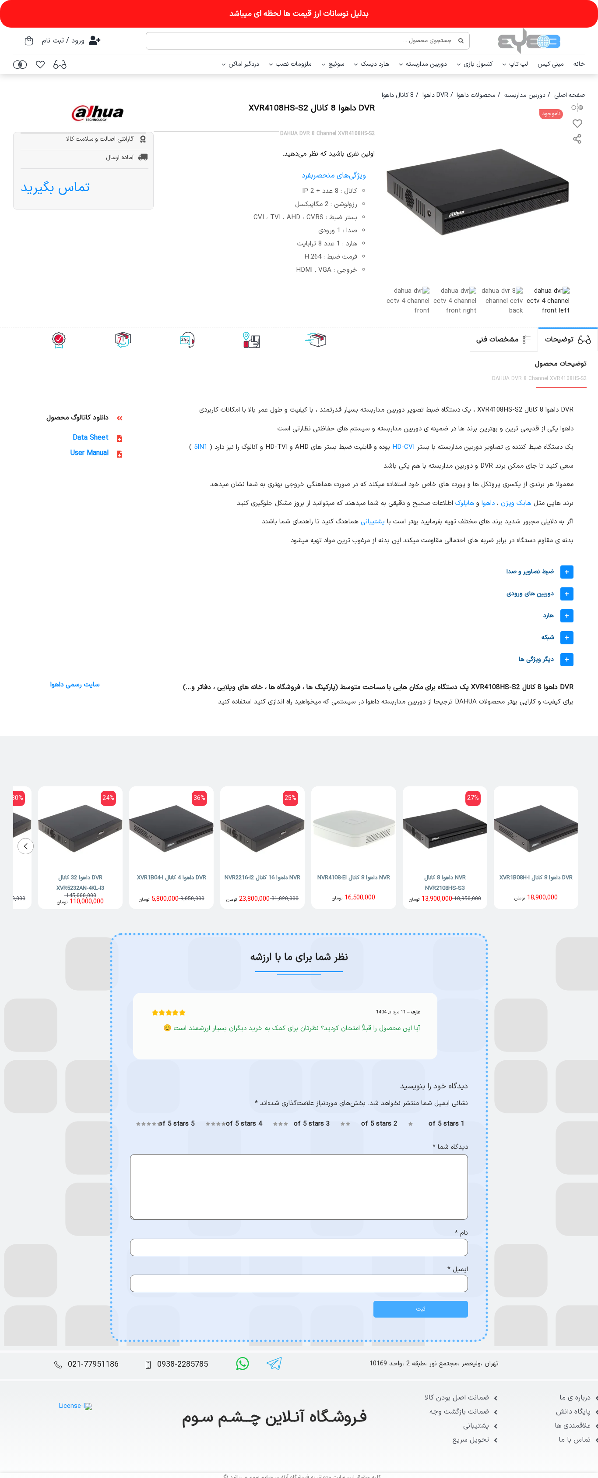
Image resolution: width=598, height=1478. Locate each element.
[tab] (568, 339)
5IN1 (201, 447)
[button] (355, 572)
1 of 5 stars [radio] (446, 1124)
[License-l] (75, 1406)
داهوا (488, 503)
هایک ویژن (516, 503)
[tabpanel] (299, 542)
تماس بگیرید (55, 188)
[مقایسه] (20, 64)
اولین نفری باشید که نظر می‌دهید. (328, 154)
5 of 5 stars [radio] (176, 1124)
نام (461, 1233)
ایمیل (457, 1270)
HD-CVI (403, 447)
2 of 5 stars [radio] (379, 1124)
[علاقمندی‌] (40, 64)
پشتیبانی (373, 522)
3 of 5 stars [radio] (312, 1124)
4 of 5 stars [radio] (244, 1124)
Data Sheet (91, 438)
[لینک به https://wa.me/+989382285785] (242, 1363)
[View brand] (97, 105)
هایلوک (464, 503)
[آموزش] (60, 64)
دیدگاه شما (450, 1147)
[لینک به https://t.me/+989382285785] (274, 1363)
